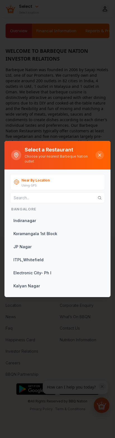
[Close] (99, 155)
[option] (57, 220)
